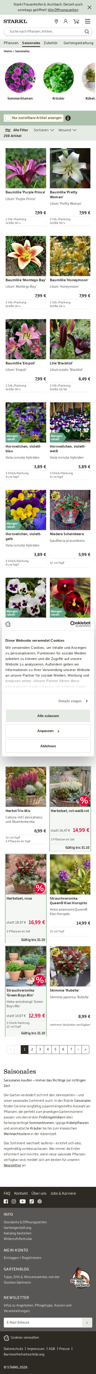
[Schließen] (89, 7)
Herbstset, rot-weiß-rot (70, 811)
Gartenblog (16, 1269)
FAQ (7, 1193)
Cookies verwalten (25, 1338)
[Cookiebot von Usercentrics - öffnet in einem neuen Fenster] (70, 624)
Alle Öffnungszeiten (63, 10)
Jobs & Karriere (63, 1193)
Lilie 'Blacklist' (61, 363)
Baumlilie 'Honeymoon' (69, 280)
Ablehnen (48, 746)
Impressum (36, 1349)
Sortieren (41, 130)
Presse (64, 1349)
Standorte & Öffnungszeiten (25, 1222)
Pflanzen (11, 43)
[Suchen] (87, 1323)
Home (8, 51)
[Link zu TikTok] (32, 1201)
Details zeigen (70, 701)
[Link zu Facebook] (6, 1201)
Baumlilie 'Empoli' (20, 363)
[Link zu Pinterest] (40, 1201)
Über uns (39, 1193)
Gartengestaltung (79, 43)
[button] (19, 130)
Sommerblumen (20, 99)
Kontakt (21, 1193)
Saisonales (31, 43)
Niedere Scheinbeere (67, 534)
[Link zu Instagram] (14, 1201)
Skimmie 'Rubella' (64, 990)
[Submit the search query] (87, 32)
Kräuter (58, 99)
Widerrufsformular (18, 1239)
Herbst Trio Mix (18, 811)
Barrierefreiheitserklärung (24, 1354)
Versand (64, 130)
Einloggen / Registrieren (22, 1258)
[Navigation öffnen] (87, 21)
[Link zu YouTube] (23, 1201)
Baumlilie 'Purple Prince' (25, 192)
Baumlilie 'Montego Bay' (26, 280)
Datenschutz (13, 1349)
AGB (52, 1349)
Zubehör (51, 43)
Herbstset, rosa (19, 899)
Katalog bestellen (17, 1233)
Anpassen (45, 731)
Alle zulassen (48, 716)
